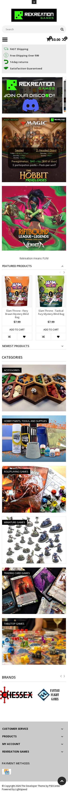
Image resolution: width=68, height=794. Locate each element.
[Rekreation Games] (34, 15)
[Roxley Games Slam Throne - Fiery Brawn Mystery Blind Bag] (17, 291)
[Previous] (5, 96)
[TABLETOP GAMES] (34, 620)
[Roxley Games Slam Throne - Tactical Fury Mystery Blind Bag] (51, 291)
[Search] (62, 29)
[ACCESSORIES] (34, 366)
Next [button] (64, 272)
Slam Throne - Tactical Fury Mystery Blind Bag (51, 312)
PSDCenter (54, 786)
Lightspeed (21, 789)
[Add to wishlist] (24, 336)
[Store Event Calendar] (34, 95)
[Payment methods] (6, 772)
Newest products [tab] (15, 346)
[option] (17, 309)
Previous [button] (60, 272)
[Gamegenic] (51, 694)
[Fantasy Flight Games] (17, 694)
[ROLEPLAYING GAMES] (34, 468)
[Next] (62, 96)
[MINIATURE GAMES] (34, 519)
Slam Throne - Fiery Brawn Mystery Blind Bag (17, 314)
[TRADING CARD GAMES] (34, 569)
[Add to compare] (9, 336)
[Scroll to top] (62, 781)
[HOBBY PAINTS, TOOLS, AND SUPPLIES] (34, 417)
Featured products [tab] (17, 266)
